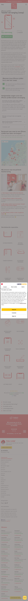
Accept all (14, 309)
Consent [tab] (5, 286)
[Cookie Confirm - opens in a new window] (22, 284)
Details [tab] (23, 286)
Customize (14, 312)
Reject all (14, 316)
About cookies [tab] (14, 286)
